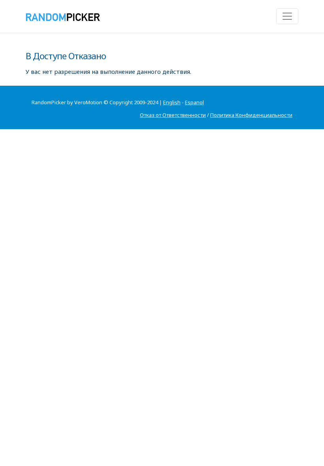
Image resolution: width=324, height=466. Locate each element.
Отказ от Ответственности (173, 114)
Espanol (194, 102)
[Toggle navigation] (287, 16)
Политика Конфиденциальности (251, 114)
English (172, 102)
